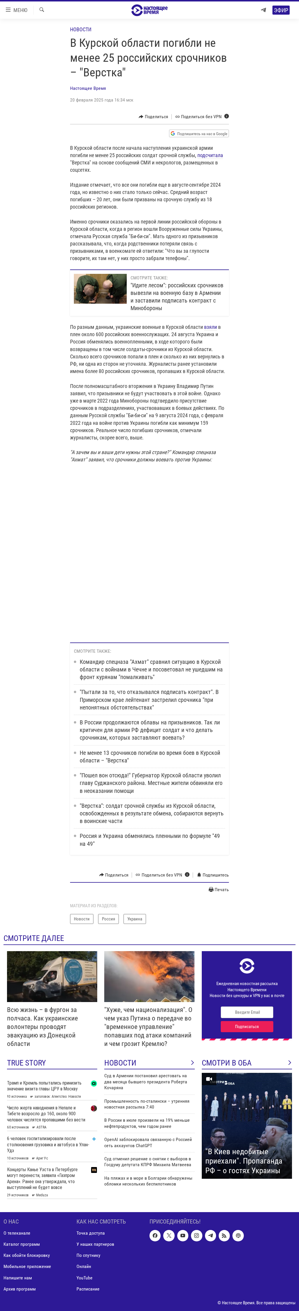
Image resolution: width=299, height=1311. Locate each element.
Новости (80, 29)
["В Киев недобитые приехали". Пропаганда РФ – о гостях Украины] (247, 1126)
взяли (210, 327)
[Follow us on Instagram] (196, 1235)
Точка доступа (91, 1233)
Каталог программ (22, 1244)
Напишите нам (18, 1277)
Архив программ (20, 1288)
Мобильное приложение (27, 1266)
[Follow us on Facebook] (155, 1235)
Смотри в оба (227, 1063)
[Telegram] (263, 10)
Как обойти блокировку (27, 1255)
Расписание (88, 1288)
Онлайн (84, 1266)
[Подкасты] (238, 1235)
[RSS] (224, 1235)
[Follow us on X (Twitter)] (168, 1235)
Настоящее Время (88, 88)
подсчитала (210, 155)
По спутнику (88, 1255)
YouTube (85, 1277)
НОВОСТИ (120, 1063)
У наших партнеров (95, 1244)
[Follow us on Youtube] (182, 1235)
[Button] (153, 117)
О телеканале (17, 1233)
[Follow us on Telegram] (210, 1235)
